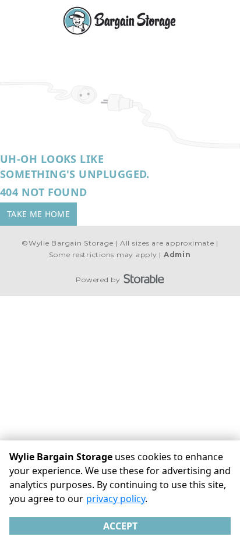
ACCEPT (120, 526)
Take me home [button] (38, 213)
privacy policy (115, 498)
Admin (177, 254)
